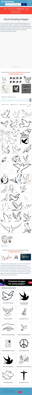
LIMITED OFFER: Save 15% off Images (15, 72)
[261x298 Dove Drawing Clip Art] (27, 150)
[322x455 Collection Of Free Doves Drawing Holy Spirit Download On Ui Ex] (3, 141)
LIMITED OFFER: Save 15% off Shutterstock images (15, 250)
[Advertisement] (16, 50)
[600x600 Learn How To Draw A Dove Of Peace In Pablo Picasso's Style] (5, 207)
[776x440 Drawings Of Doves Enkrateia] (10, 228)
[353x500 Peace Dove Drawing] (27, 207)
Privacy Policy (5, 392)
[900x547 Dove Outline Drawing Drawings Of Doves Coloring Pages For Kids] (22, 169)
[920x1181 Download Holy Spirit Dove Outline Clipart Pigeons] (27, 179)
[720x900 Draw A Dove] (26, 217)
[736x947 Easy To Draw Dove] (26, 228)
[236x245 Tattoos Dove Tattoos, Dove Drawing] (6, 217)
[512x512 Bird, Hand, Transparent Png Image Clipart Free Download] (5, 114)
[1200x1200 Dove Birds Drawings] (5, 150)
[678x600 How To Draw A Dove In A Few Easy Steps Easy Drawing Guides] (26, 198)
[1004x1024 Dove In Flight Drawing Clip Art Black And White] (16, 159)
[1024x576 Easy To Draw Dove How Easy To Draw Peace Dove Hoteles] (23, 189)
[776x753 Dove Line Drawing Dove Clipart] (6, 169)
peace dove (10, 100)
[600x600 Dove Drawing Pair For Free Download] (5, 133)
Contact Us (13, 392)
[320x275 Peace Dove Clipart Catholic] (17, 207)
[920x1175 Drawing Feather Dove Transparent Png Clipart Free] (4, 189)
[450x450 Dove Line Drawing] (26, 159)
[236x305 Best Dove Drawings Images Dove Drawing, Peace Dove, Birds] (4, 124)
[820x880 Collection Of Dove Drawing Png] (14, 124)
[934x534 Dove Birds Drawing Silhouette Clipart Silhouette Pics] (24, 141)
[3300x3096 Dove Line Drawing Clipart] (16, 179)
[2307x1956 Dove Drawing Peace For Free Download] (25, 124)
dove (3, 100)
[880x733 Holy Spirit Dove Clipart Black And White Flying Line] (14, 198)
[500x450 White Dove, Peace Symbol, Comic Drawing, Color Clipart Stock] (7, 239)
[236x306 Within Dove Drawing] (17, 217)
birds (27, 100)
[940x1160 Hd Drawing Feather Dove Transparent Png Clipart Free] (4, 198)
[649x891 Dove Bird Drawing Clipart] (4, 179)
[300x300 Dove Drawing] (17, 150)
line (23, 100)
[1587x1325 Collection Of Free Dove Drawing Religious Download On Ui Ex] (25, 133)
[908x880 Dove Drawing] (5, 159)
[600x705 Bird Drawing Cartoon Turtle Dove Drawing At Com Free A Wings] (15, 133)
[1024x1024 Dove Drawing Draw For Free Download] (16, 114)
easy (18, 100)
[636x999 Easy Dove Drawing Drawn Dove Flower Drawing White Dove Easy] (11, 189)
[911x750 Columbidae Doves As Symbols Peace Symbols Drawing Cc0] (12, 141)
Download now (16, 12)
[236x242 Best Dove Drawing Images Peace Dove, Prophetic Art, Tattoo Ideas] (26, 114)
